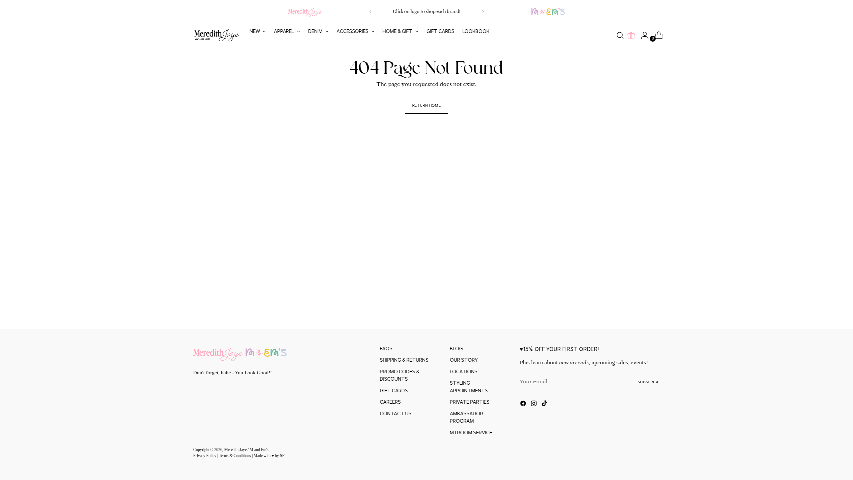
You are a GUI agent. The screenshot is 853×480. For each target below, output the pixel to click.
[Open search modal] (620, 35)
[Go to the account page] (642, 35)
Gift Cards (394, 390)
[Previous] (370, 11)
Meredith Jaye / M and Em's (246, 450)
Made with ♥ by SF (269, 456)
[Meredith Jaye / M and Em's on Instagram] (534, 404)
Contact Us (396, 413)
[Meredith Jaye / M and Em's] (216, 35)
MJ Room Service (471, 432)
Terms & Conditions (235, 456)
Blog (456, 348)
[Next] (482, 11)
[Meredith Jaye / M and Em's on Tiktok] (545, 404)
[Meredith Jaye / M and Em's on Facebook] (524, 404)
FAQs (386, 348)
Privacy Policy (205, 456)
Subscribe (649, 381)
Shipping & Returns (404, 360)
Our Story (464, 360)
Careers (390, 402)
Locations (463, 371)
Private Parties (469, 402)
